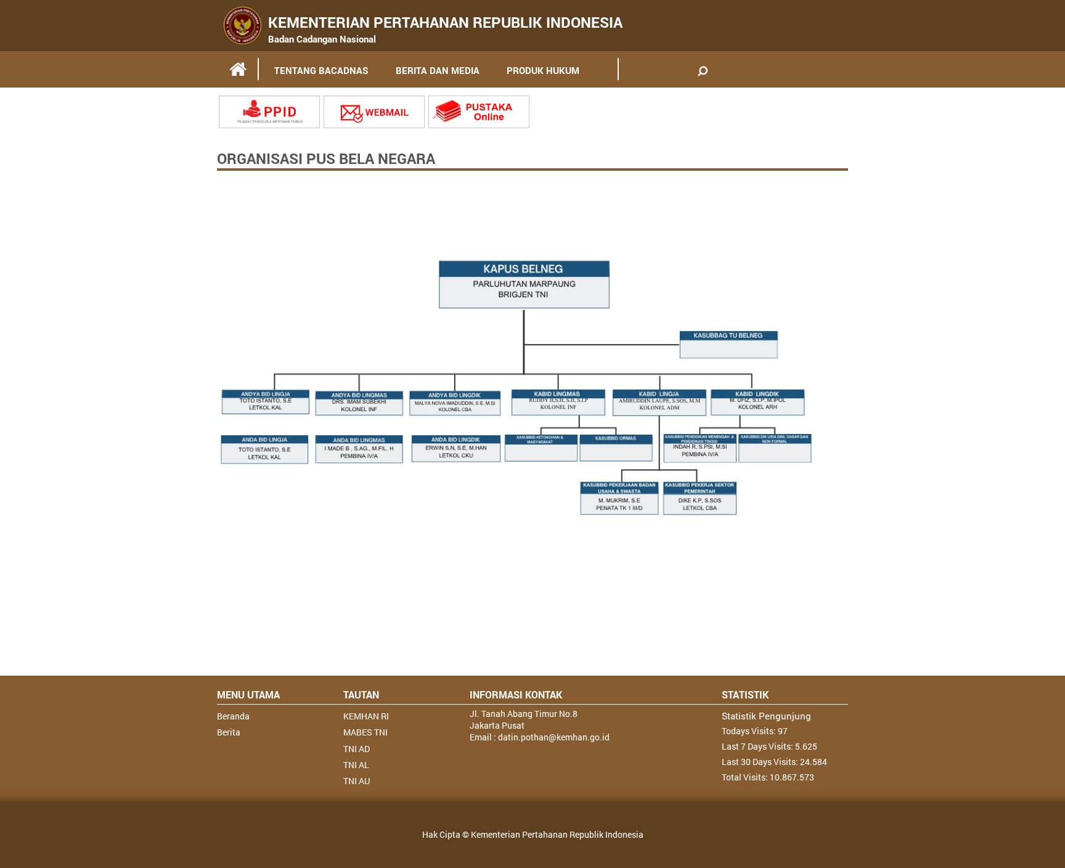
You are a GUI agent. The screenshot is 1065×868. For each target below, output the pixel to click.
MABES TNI (365, 732)
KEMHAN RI (366, 716)
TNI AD (356, 749)
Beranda (233, 716)
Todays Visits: (750, 731)
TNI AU (356, 781)
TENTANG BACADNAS (321, 70)
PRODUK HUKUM (543, 70)
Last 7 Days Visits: (758, 746)
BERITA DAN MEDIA (437, 70)
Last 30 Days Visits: (761, 762)
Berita (228, 732)
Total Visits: (746, 777)
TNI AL (356, 765)
